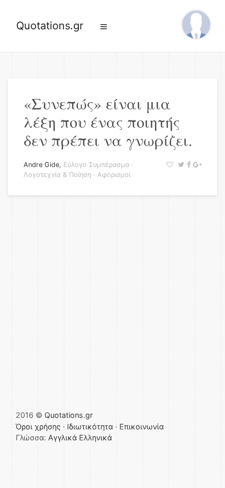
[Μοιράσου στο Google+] (195, 165)
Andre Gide (41, 165)
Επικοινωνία (141, 426)
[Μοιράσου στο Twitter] (179, 165)
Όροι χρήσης (38, 426)
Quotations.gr (49, 25)
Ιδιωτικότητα (90, 426)
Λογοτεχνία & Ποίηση (57, 175)
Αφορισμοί (113, 175)
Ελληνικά (95, 437)
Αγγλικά (62, 437)
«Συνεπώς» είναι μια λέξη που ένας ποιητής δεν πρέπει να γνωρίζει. (108, 121)
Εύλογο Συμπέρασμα (96, 165)
